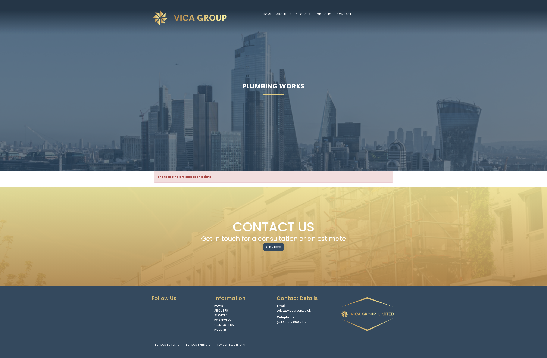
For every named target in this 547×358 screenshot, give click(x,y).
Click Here (273, 247)
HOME (218, 305)
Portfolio (323, 14)
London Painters (198, 344)
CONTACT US (224, 325)
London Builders (167, 344)
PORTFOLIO (222, 320)
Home (267, 14)
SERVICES (220, 315)
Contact (344, 14)
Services (303, 14)
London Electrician (231, 344)
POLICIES (220, 329)
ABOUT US (221, 310)
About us (284, 14)
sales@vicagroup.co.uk (294, 310)
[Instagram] (393, 14)
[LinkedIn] (383, 14)
